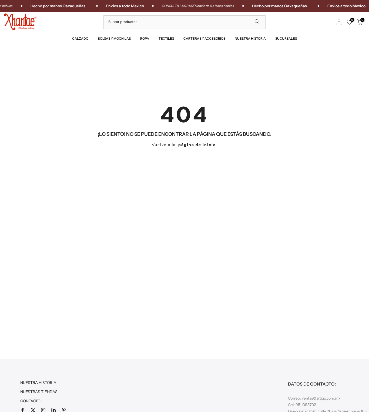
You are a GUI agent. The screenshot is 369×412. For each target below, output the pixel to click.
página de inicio (197, 144)
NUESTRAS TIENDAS (39, 391)
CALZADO (80, 38)
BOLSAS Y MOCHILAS (114, 38)
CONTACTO (30, 401)
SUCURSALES (286, 38)
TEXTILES (166, 38)
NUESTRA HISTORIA (250, 38)
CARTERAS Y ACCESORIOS (204, 38)
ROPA (144, 38)
